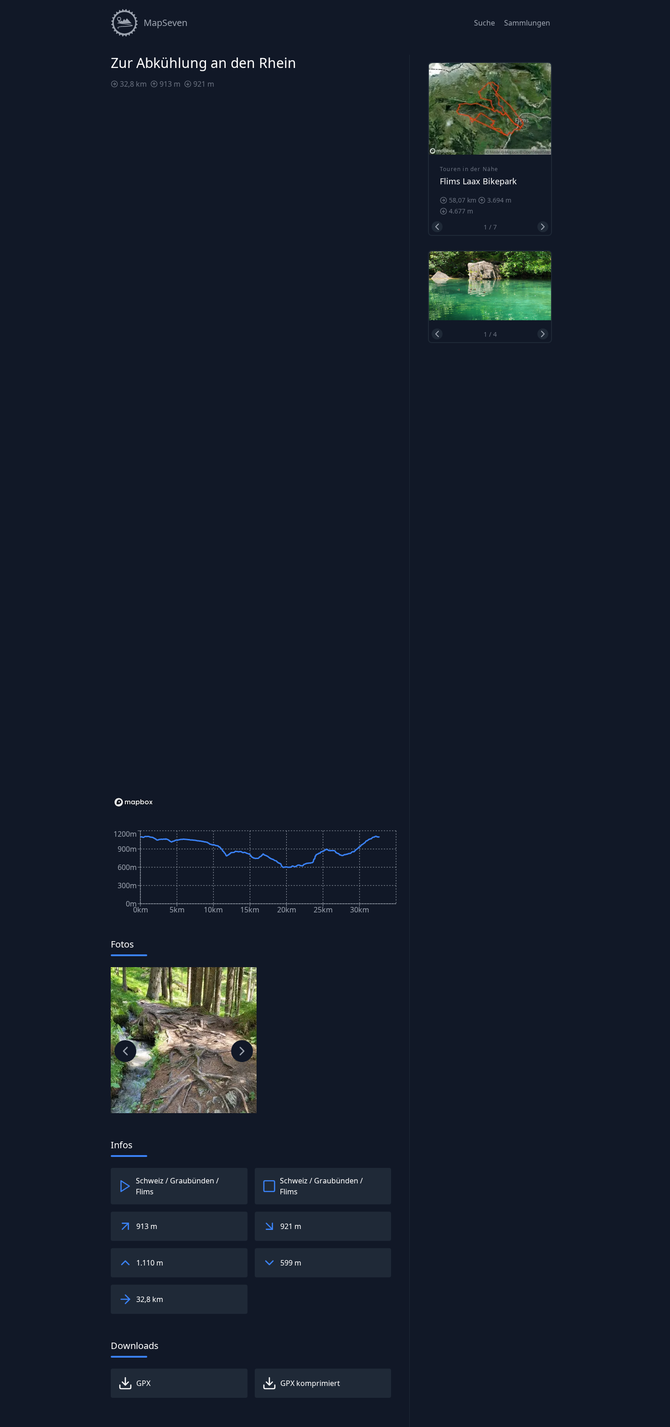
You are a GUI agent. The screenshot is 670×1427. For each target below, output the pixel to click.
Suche (484, 23)
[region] (254, 453)
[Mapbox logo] (133, 802)
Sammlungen (527, 23)
